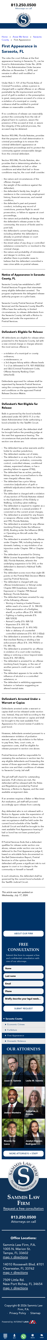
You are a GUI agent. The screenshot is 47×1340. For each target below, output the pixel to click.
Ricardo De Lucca (9, 1142)
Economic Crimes (16, 1024)
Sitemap (35, 1313)
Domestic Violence (16, 1041)
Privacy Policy (17, 1313)
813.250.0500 (23, 5)
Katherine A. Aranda (32, 1113)
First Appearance (15, 1035)
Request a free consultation (23, 1208)
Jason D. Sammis (12, 1080)
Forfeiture (12, 1030)
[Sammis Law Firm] (23, 19)
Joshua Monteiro (12, 1112)
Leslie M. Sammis (34, 1080)
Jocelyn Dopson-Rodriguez (34, 1142)
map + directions (15, 1257)
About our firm (23, 933)
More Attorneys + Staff (23, 1153)
